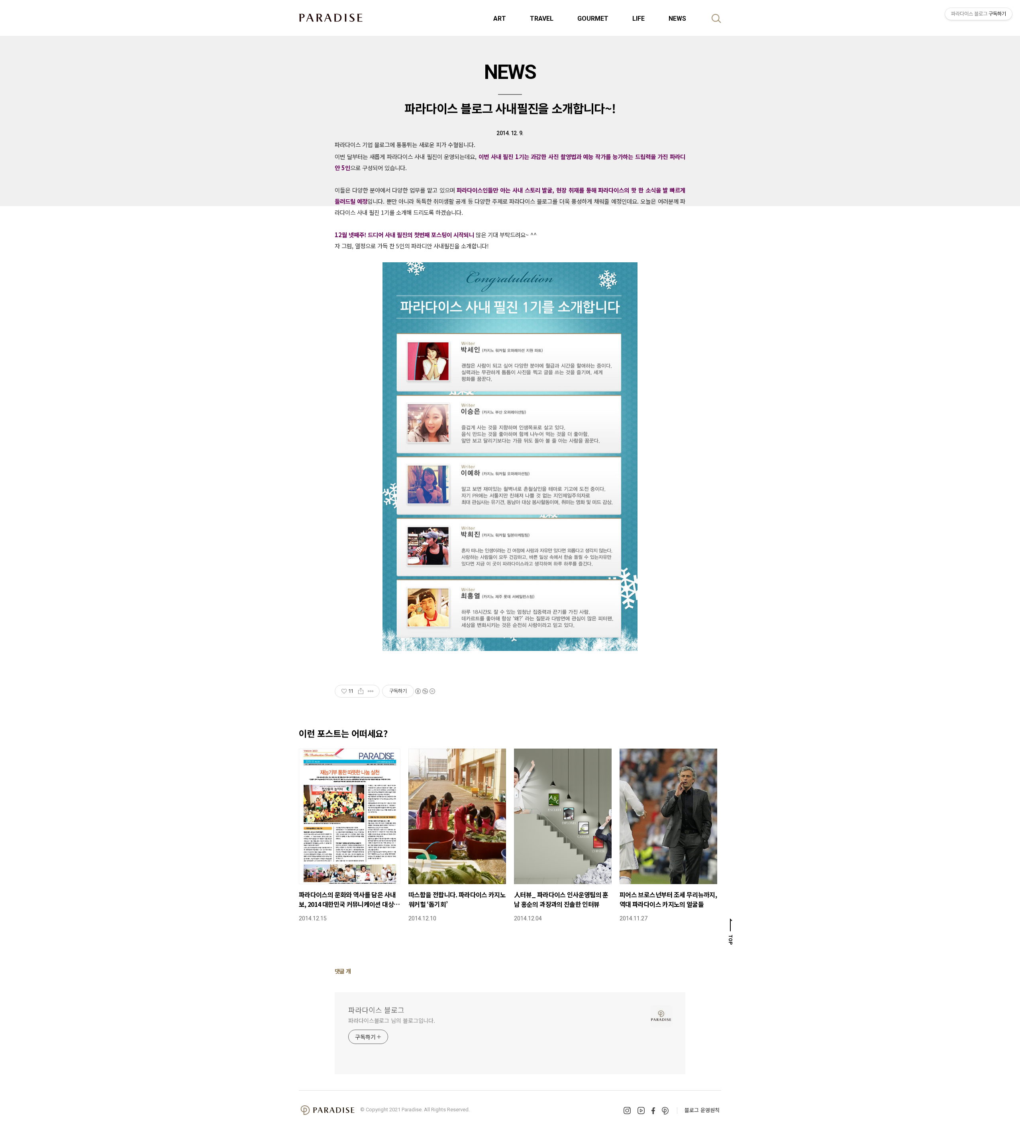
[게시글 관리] (371, 691)
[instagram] (627, 1110)
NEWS (677, 18)
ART (499, 18)
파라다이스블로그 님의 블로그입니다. (391, 1020)
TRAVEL (541, 18)
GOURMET (592, 18)
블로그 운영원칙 (702, 1110)
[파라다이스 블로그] (331, 17)
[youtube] (641, 1110)
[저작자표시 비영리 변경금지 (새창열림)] (424, 691)
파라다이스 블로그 (376, 1009)
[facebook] (653, 1110)
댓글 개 (343, 971)
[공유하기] (361, 691)
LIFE (638, 18)
